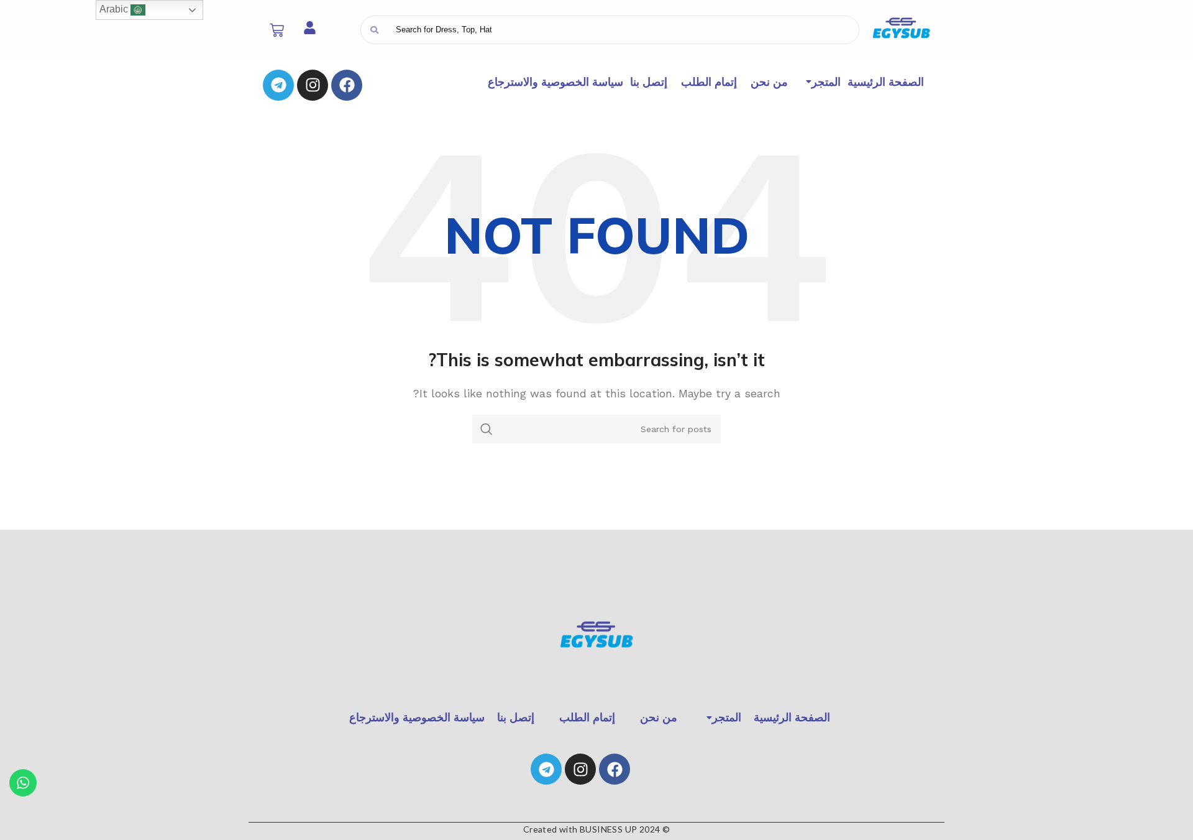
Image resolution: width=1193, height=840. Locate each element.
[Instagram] (312, 85)
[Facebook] (346, 85)
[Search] (374, 30)
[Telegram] (278, 85)
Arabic (114, 9)
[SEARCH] (486, 429)
